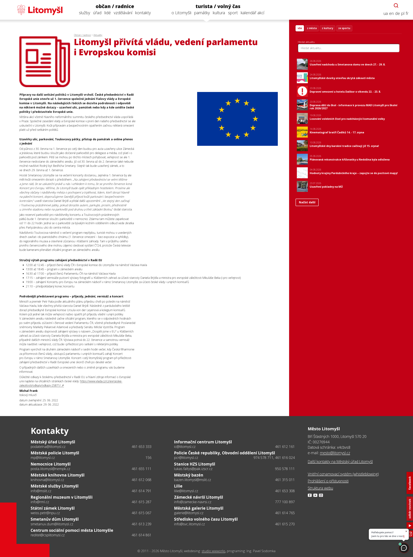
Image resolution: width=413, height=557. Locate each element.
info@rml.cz (40, 502)
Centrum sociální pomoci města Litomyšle (72, 530)
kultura (219, 13)
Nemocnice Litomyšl (51, 464)
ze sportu (344, 28)
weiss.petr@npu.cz (45, 513)
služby (84, 13)
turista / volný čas (218, 6)
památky (202, 13)
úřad (97, 13)
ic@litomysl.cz (185, 447)
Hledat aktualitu (306, 41)
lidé (107, 13)
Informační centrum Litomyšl (203, 442)
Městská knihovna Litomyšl (58, 475)
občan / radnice (115, 6)
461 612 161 (285, 446)
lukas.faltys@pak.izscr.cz (193, 469)
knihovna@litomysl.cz (47, 480)
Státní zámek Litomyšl (53, 508)
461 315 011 (285, 479)
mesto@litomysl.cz (335, 452)
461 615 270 (285, 524)
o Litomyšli (181, 13)
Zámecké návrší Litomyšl (198, 497)
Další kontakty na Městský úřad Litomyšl (340, 461)
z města (312, 28)
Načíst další (307, 202)
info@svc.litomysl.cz (189, 524)
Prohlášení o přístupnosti (328, 480)
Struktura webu (320, 488)
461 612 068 (141, 479)
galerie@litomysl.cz (188, 513)
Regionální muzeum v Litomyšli (62, 497)
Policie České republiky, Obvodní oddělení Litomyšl (224, 452)
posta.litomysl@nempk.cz (50, 469)
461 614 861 (141, 535)
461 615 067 (141, 512)
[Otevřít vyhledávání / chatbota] (396, 5)
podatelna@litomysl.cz (48, 447)
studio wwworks (213, 551)
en (391, 13)
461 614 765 (285, 512)
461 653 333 (141, 446)
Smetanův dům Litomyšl (55, 519)
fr (407, 13)
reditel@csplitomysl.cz (48, 535)
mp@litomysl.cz (43, 458)
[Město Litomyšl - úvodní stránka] (33, 10)
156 (148, 457)
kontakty (143, 13)
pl (402, 13)
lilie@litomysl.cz (186, 491)
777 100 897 (285, 501)
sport (233, 13)
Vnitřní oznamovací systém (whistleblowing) (343, 474)
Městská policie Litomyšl (55, 452)
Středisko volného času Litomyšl (206, 519)
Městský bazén (188, 475)
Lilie (178, 486)
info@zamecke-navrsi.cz (192, 502)
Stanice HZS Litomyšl (194, 464)
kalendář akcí (252, 13)
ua (385, 13)
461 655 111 (141, 468)
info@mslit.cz (41, 491)
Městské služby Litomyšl (55, 486)
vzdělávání (123, 13)
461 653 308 (285, 490)
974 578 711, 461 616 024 (274, 457)
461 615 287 (141, 501)
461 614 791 (141, 490)
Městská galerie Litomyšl (198, 508)
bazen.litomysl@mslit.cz (192, 480)
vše (300, 28)
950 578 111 (285, 468)
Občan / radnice (82, 35)
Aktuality (97, 35)
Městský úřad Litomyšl (53, 442)
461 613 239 (141, 524)
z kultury (327, 28)
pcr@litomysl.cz (186, 458)
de (397, 13)
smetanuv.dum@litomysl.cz (52, 524)
